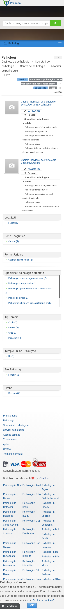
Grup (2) (12, 333)
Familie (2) (13, 327)
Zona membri (10, 439)
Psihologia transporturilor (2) (22, 283)
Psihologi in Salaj (12, 579)
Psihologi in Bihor (31, 494)
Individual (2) (14, 338)
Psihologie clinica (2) (18, 298)
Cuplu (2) (12, 322)
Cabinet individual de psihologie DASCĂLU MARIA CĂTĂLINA (38, 103)
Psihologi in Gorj (31, 543)
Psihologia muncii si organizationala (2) (27, 278)
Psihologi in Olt (30, 570)
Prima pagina (10, 415)
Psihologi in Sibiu (51, 579)
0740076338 (34, 111)
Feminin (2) (13, 375)
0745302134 (34, 169)
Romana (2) (14, 393)
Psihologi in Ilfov (51, 556)
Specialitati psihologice (16, 425)
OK (32, 605)
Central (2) (13, 241)
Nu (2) (11, 356)
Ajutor (6, 444)
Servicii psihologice (14, 429)
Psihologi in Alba (12, 485)
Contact (7, 449)
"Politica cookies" (43, 600)
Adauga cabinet (11, 434)
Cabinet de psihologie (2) (20, 259)
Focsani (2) (13, 223)
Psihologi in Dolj (50, 529)
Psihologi (8, 420)
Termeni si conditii (13, 453)
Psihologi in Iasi (50, 551)
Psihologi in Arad (31, 485)
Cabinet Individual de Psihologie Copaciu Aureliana (38, 161)
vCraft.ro (43, 478)
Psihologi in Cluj (31, 520)
